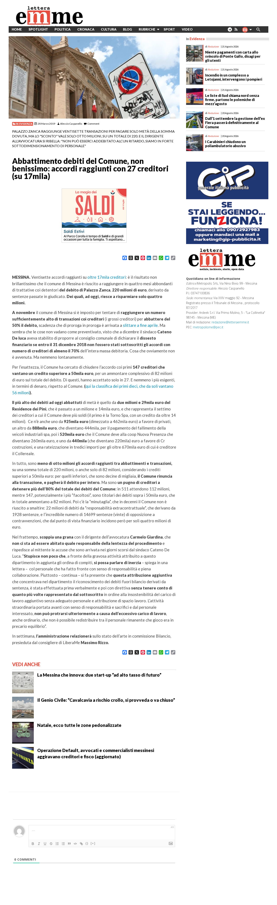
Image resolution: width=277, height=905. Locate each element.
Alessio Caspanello (71, 123)
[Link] (81, 843)
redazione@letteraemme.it (230, 322)
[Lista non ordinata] (63, 843)
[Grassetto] (33, 843)
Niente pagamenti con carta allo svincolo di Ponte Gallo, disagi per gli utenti (233, 56)
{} (87, 843)
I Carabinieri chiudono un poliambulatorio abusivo (225, 144)
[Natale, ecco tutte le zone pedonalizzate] (23, 732)
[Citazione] (69, 843)
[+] (93, 843)
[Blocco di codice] (75, 843)
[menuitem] (199, 29)
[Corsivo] (39, 843)
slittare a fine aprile (140, 325)
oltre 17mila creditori (106, 277)
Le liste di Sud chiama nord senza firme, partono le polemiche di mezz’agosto (232, 99)
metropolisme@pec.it (208, 327)
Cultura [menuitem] (108, 29)
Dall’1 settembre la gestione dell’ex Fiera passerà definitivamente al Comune (235, 122)
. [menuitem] (230, 31)
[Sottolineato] (45, 843)
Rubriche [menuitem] (147, 29)
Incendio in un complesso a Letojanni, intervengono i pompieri (233, 77)
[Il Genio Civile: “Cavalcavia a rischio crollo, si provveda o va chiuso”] (23, 707)
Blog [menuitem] (127, 29)
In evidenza (24, 124)
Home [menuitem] (17, 29)
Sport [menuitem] (169, 29)
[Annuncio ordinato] (57, 843)
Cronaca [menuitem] (85, 29)
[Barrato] (51, 843)
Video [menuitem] (187, 29)
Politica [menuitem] (63, 29)
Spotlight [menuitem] (38, 29)
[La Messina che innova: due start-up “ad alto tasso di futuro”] (23, 682)
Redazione (213, 46)
